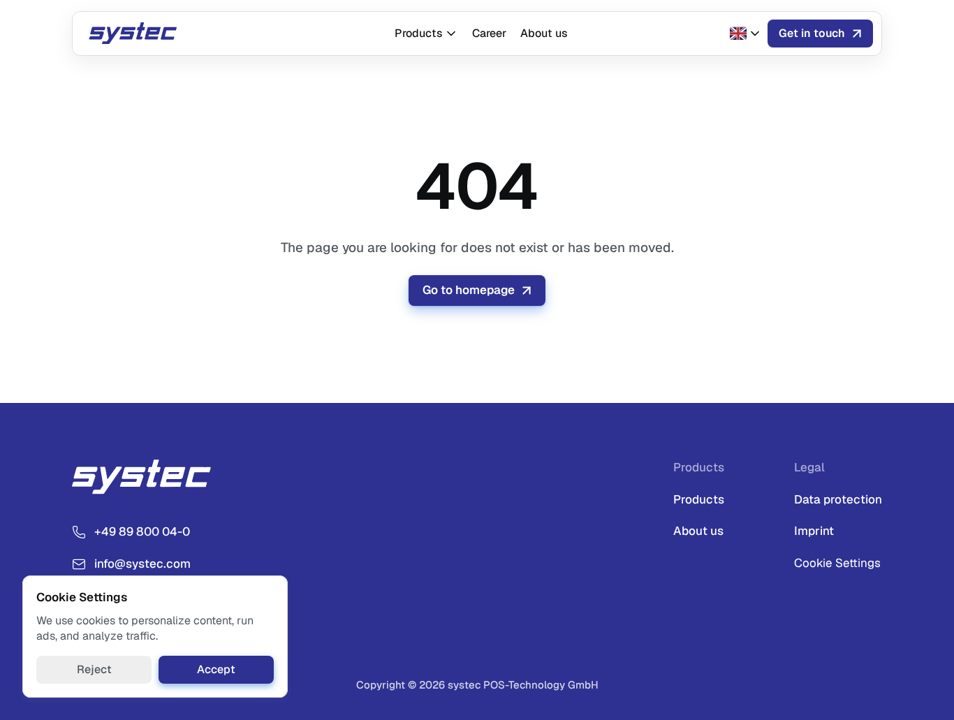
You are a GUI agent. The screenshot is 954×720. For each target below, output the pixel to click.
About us (544, 33)
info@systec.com (142, 563)
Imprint (814, 530)
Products (419, 33)
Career (489, 33)
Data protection (838, 499)
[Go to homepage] (149, 477)
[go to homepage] (137, 33)
